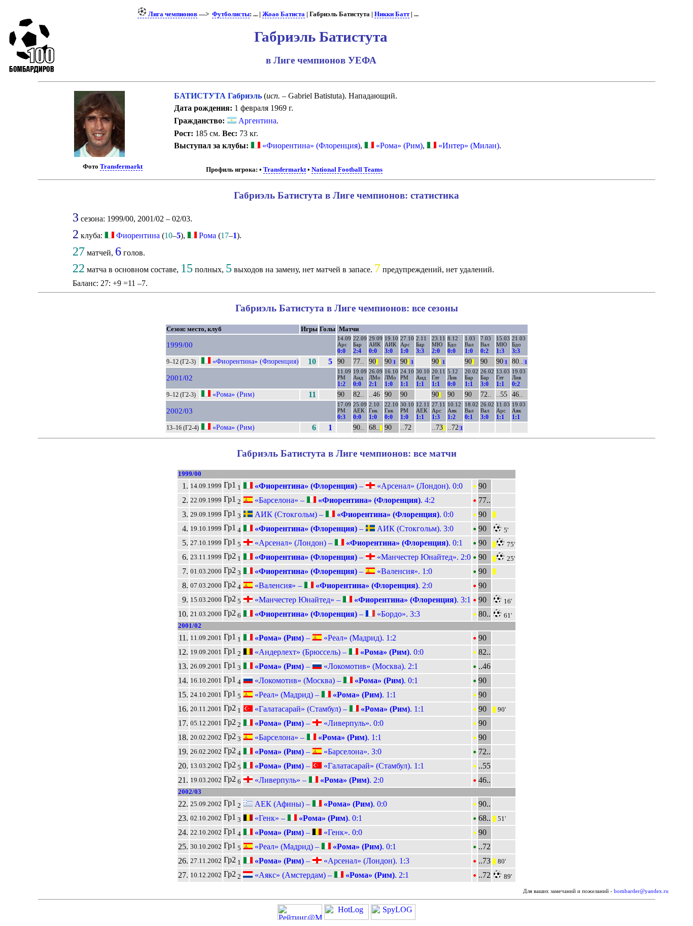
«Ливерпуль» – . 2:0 (318, 780)
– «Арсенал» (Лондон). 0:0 (358, 486)
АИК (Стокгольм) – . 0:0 (353, 514)
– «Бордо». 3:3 (336, 614)
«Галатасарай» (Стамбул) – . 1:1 (338, 709)
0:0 (341, 351)
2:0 (436, 351)
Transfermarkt (121, 166)
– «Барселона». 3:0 (317, 751)
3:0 (389, 351)
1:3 (500, 351)
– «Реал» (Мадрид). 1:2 (324, 637)
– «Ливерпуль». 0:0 (318, 723)
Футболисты (231, 14)
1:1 (404, 384)
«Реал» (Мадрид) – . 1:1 (324, 694)
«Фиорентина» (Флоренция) (310, 145)
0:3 (341, 417)
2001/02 (179, 378)
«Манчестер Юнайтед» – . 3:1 (362, 599)
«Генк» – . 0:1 (307, 818)
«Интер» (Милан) (467, 145)
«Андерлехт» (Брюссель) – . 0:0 (338, 652)
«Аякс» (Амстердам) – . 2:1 (331, 875)
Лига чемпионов (172, 14)
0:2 (484, 351)
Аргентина (256, 120)
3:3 (420, 351)
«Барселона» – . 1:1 (317, 737)
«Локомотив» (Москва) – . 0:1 (335, 680)
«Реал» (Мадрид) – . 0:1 (324, 846)
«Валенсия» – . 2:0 (342, 585)
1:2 (341, 384)
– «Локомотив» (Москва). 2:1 (335, 666)
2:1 (373, 384)
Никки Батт (391, 14)
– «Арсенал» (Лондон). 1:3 (331, 860)
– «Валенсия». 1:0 (342, 571)
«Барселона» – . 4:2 (344, 500)
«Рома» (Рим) (398, 145)
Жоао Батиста (283, 14)
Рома (207, 235)
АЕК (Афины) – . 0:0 (320, 804)
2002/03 (179, 411)
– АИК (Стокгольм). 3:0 (353, 528)
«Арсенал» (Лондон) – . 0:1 (358, 542)
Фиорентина (138, 235)
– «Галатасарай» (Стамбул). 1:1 (338, 765)
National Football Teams (347, 169)
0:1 (469, 417)
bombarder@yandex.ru (641, 891)
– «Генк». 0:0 (307, 832)
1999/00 (179, 345)
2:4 (357, 351)
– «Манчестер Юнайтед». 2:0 (362, 557)
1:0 (404, 351)
